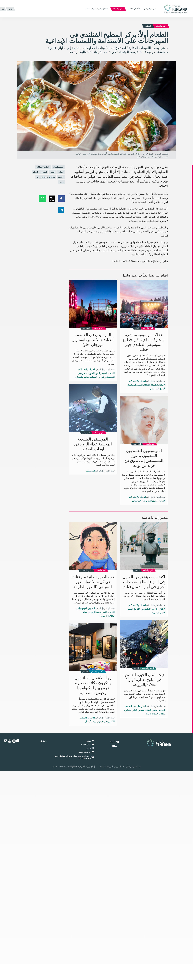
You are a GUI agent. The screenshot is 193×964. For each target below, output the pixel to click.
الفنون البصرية (158, 612)
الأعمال (91, 717)
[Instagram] (6, 741)
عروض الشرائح (97, 377)
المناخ (162, 388)
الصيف (44, 172)
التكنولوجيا (146, 609)
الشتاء (148, 710)
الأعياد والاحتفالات (43, 167)
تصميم (141, 710)
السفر (52, 172)
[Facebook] (18, 741)
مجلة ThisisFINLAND (46, 177)
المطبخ (61, 177)
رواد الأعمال (90, 721)
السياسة (132, 385)
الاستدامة (161, 385)
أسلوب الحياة (58, 167)
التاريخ (155, 609)
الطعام (35, 172)
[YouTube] (10, 741)
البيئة (153, 385)
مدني (61, 182)
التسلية (129, 706)
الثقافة (61, 172)
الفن (98, 373)
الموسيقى (154, 388)
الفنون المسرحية (87, 373)
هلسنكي (79, 377)
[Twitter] (14, 741)
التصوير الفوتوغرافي (85, 608)
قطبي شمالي (131, 710)
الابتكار (162, 609)
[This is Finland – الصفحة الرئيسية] (176, 8)
